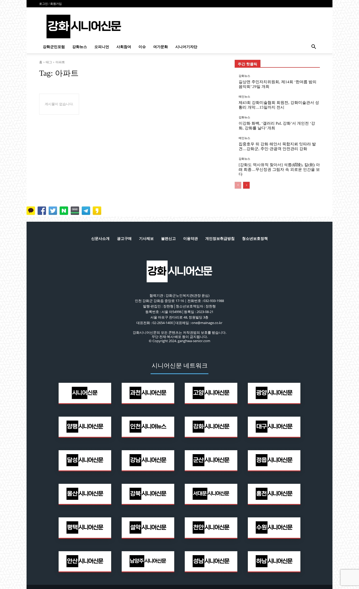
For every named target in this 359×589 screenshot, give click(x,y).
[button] (313, 47)
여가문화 (160, 47)
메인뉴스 (244, 96)
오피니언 (101, 47)
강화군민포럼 (54, 47)
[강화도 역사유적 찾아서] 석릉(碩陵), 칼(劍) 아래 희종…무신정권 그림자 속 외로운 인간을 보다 (279, 169)
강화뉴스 (79, 47)
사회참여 (123, 47)
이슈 (142, 47)
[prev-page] (238, 185)
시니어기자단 (186, 47)
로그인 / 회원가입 (50, 3)
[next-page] (246, 185)
